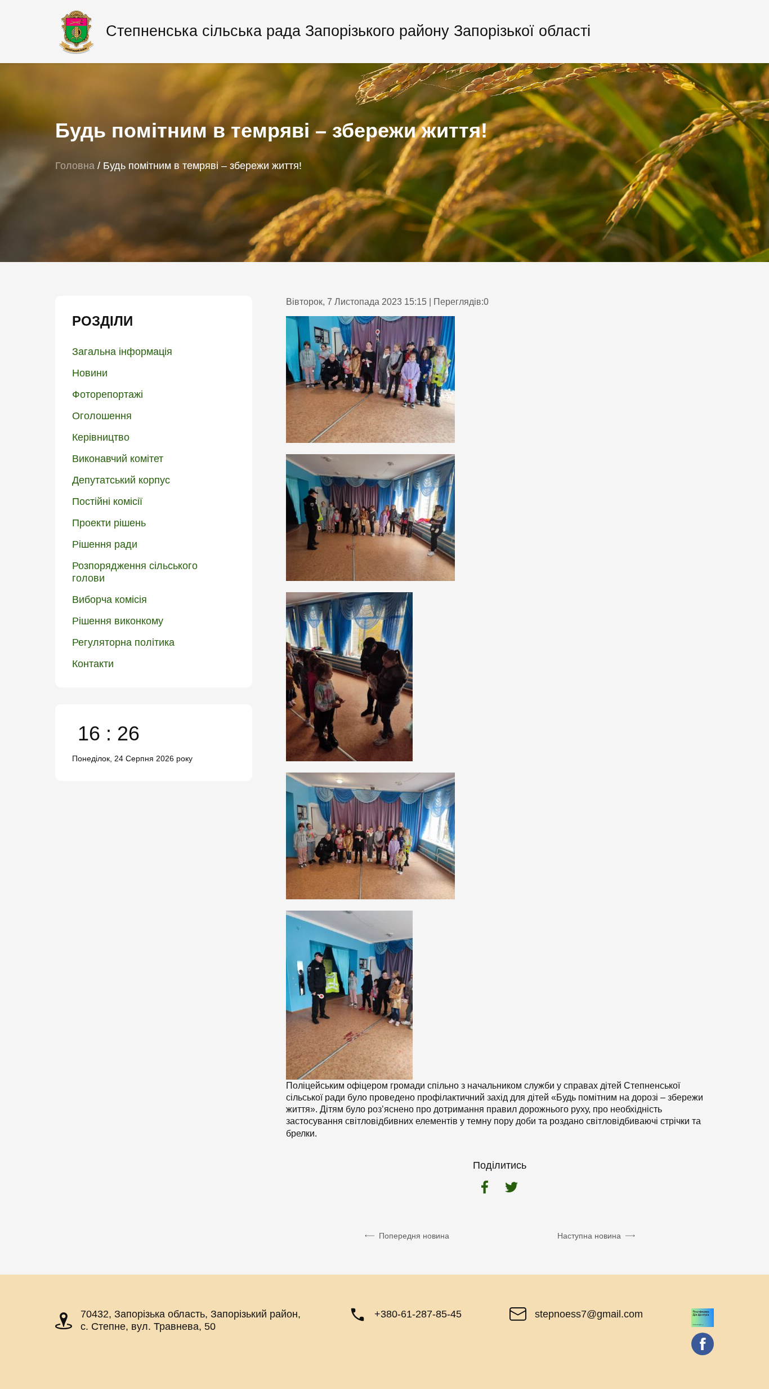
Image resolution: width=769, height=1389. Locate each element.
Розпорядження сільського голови (135, 572)
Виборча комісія (109, 599)
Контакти (93, 663)
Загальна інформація (122, 351)
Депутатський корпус (121, 480)
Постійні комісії (107, 501)
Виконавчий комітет (117, 458)
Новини (90, 373)
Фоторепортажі (107, 394)
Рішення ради (104, 544)
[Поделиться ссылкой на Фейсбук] (485, 1188)
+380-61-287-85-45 (418, 1314)
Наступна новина (589, 1235)
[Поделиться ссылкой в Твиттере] (511, 1188)
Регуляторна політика (123, 642)
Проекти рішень (109, 523)
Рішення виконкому (117, 621)
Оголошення (102, 415)
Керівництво (100, 437)
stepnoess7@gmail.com (589, 1314)
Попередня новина (414, 1235)
